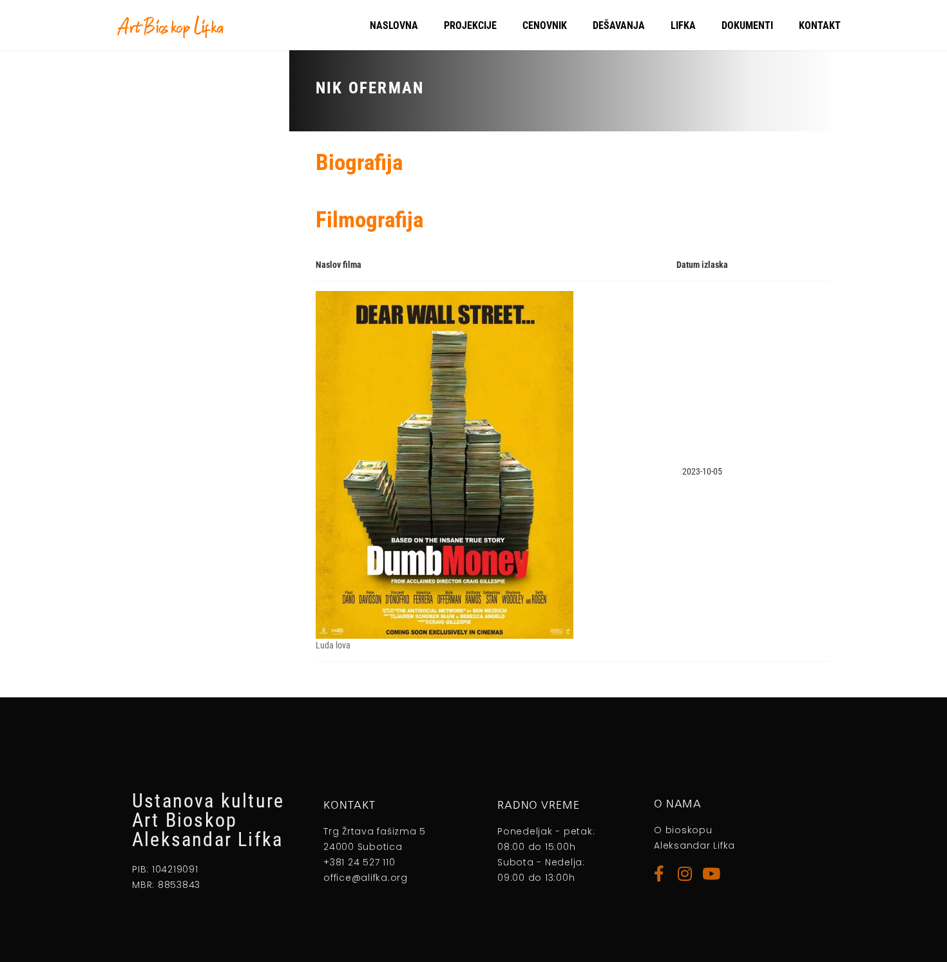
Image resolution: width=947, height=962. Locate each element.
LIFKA (683, 25)
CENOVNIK (544, 25)
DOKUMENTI (747, 25)
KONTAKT (820, 25)
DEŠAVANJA (619, 25)
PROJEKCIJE (470, 25)
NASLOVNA (394, 25)
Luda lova (333, 645)
